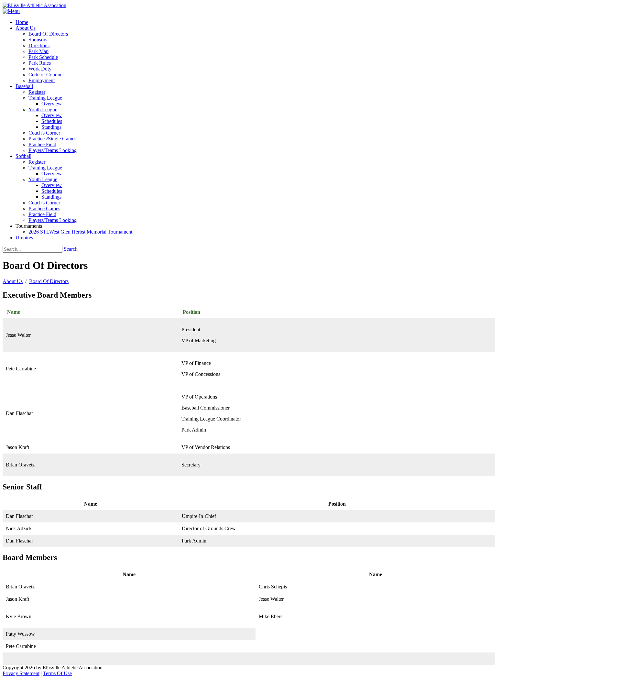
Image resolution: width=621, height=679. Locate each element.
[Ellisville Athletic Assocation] (34, 5)
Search (71, 249)
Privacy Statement (21, 673)
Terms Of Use (57, 673)
